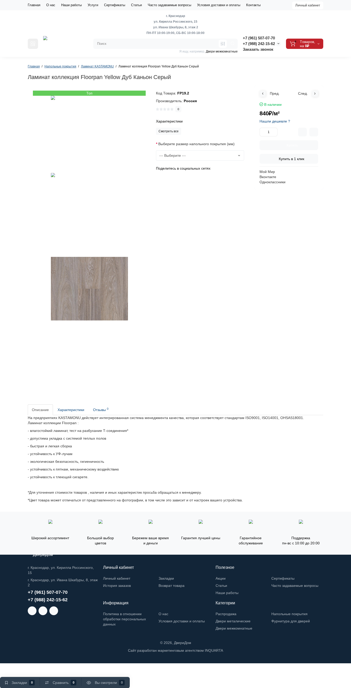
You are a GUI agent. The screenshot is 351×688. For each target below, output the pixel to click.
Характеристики (71, 410)
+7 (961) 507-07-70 (259, 38)
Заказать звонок (258, 49)
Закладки (166, 578)
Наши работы (71, 5)
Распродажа (226, 614)
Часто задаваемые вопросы (169, 5)
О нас (50, 5)
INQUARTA (214, 650)
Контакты (253, 5)
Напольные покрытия (289, 614)
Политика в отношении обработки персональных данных (124, 619)
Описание (40, 410)
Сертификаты (114, 5)
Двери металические (233, 621)
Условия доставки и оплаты (218, 5)
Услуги (93, 5)
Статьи (136, 5)
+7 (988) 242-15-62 (259, 43)
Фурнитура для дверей (290, 621)
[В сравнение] (302, 132)
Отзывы (100, 409)
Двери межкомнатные (234, 628)
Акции (221, 578)
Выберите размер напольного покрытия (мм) (196, 144)
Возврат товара (171, 586)
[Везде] (223, 44)
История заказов (117, 586)
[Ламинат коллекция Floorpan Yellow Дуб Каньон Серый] (89, 134)
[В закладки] (313, 132)
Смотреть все (169, 131)
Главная (34, 5)
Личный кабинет (307, 5)
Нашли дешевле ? (275, 121)
